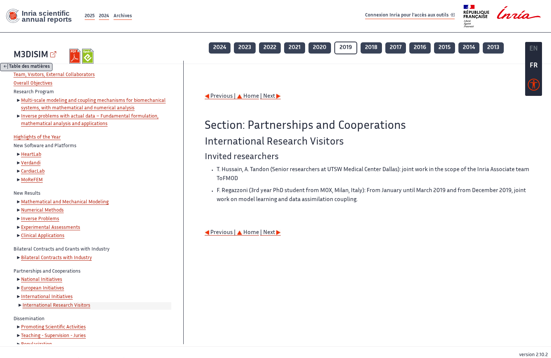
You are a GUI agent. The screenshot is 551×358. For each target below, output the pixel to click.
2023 (244, 47)
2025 (90, 16)
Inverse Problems (40, 219)
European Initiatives (42, 288)
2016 (420, 47)
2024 (104, 16)
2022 (270, 47)
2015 (445, 47)
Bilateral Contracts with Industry (56, 258)
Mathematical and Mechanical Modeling (65, 202)
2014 (469, 47)
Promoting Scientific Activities (53, 327)
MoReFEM (32, 180)
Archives (123, 16)
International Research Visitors (56, 305)
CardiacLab (33, 171)
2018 (371, 47)
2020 (319, 47)
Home (250, 96)
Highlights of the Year (37, 137)
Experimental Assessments (50, 227)
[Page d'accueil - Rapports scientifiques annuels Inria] (41, 16)
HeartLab (31, 154)
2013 (493, 47)
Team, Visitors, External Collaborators (54, 75)
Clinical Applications (42, 236)
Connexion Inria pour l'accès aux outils (407, 16)
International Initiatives (47, 297)
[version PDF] (75, 56)
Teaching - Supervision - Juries (53, 336)
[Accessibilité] (534, 86)
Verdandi (30, 163)
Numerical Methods (42, 210)
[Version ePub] (88, 56)
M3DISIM (30, 55)
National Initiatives (41, 279)
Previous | (223, 96)
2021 (295, 47)
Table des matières (29, 67)
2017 (395, 47)
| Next (268, 96)
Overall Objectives (32, 83)
